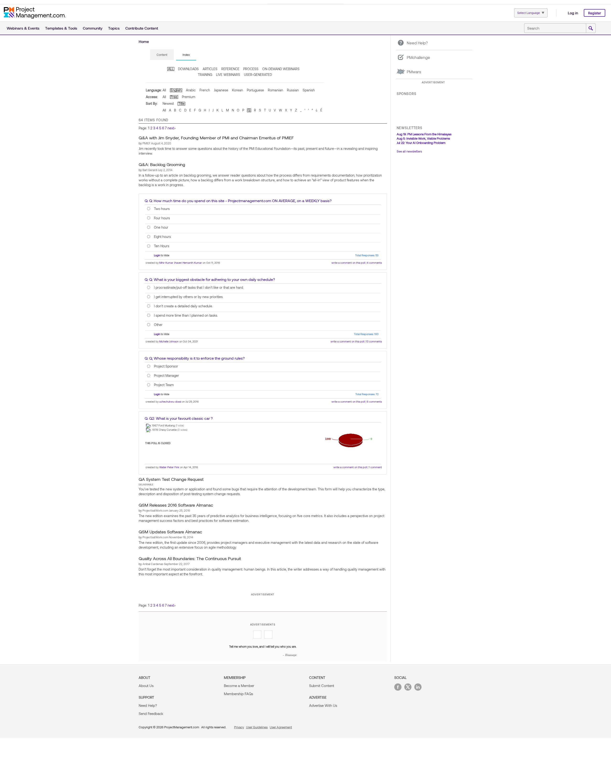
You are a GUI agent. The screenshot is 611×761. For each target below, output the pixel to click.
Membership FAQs (238, 694)
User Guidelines (257, 727)
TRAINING (205, 75)
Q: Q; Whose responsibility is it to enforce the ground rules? (195, 358)
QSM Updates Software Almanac (170, 531)
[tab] (162, 54)
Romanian (275, 90)
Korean (237, 90)
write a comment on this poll (348, 262)
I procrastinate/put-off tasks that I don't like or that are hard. (199, 287)
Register (594, 13)
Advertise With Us (323, 705)
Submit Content (321, 685)
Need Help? (148, 705)
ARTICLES (210, 69)
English (176, 90)
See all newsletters (409, 151)
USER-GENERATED (258, 75)
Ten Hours (161, 246)
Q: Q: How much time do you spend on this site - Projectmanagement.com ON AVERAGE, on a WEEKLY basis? (238, 200)
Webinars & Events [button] (23, 28)
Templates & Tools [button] (61, 28)
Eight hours (162, 236)
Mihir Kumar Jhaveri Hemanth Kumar (180, 262)
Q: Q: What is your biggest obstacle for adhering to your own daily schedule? (210, 279)
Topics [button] (114, 28)
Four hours (162, 218)
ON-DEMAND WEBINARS (281, 69)
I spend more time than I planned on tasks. (186, 315)
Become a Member (239, 685)
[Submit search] (590, 28)
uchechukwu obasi (170, 401)
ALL (171, 69)
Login (157, 255)
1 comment (375, 467)
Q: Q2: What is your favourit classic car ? (179, 418)
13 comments (374, 341)
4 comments (374, 262)
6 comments (374, 401)
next (171, 128)
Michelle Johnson (169, 341)
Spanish (309, 90)
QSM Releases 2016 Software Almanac (176, 505)
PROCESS (250, 69)
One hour (161, 227)
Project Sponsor (166, 366)
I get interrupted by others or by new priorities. (188, 297)
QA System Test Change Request (171, 479)
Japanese (221, 90)
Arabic (191, 90)
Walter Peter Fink (169, 467)
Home (144, 41)
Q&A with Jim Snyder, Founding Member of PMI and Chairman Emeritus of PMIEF (216, 137)
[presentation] (162, 54)
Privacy (239, 727)
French (205, 90)
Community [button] (92, 28)
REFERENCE (230, 69)
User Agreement (281, 727)
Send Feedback (151, 713)
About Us (146, 685)
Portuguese (255, 90)
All (164, 90)
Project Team (164, 385)
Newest (168, 103)
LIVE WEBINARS (228, 75)
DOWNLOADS (188, 69)
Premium (188, 97)
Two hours (162, 208)
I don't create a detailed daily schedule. (183, 306)
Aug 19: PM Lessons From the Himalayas (424, 134)
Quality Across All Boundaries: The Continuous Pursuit (190, 558)
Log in (573, 12)
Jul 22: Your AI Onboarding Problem (421, 143)
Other (158, 324)
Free (174, 97)
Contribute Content (141, 28)
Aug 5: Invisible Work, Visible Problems (423, 138)
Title (181, 103)
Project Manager (166, 375)
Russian (293, 90)
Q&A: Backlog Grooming (162, 164)
